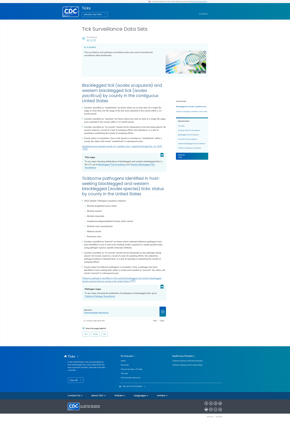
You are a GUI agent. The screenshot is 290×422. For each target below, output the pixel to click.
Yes (86, 334)
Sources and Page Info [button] (95, 321)
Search (205, 14)
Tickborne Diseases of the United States (187, 365)
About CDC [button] (97, 395)
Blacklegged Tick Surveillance (112, 164)
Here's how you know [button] (199, 1)
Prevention (125, 365)
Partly (95, 334)
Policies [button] (119, 395)
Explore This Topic (93, 14)
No (104, 334)
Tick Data (181, 126)
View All (74, 380)
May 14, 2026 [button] (91, 40)
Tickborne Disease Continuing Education (187, 361)
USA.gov (219, 417)
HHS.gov (210, 417)
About (123, 361)
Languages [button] (140, 395)
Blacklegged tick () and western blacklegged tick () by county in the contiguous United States (192, 107)
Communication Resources (131, 377)
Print (155, 321)
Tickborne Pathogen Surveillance (100, 296)
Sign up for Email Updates (132, 386)
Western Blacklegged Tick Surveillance (191, 144)
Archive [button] (161, 395)
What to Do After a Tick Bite (131, 369)
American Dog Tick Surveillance (189, 130)
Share (162, 321)
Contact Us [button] (74, 395)
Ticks (86, 8)
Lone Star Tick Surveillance (187, 139)
